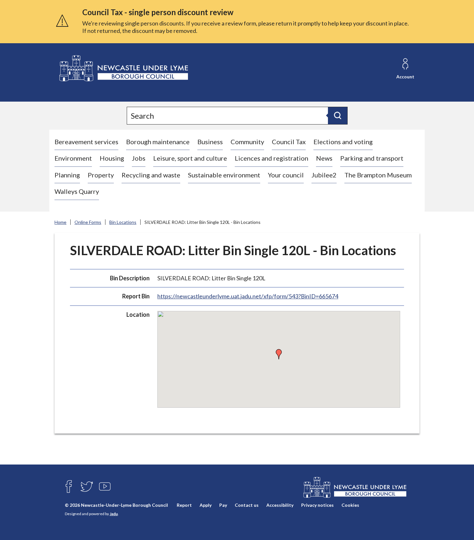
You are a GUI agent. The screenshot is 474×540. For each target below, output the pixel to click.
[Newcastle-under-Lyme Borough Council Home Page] (123, 69)
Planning (67, 175)
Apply (206, 505)
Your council (286, 175)
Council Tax (289, 141)
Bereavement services (86, 141)
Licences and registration (271, 158)
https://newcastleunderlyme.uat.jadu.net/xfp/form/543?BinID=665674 (247, 296)
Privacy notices (317, 505)
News (324, 158)
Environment (73, 158)
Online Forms (87, 222)
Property (101, 175)
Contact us (247, 505)
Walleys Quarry (76, 191)
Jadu (114, 513)
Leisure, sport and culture (190, 158)
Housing (112, 158)
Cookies (350, 505)
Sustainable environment (224, 175)
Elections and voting (343, 141)
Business (210, 141)
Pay (223, 505)
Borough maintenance (158, 141)
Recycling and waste (151, 175)
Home (60, 222)
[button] (279, 354)
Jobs (138, 158)
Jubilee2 (324, 175)
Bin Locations (122, 222)
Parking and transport (371, 158)
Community (247, 141)
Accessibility (279, 505)
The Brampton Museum (378, 175)
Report (184, 505)
